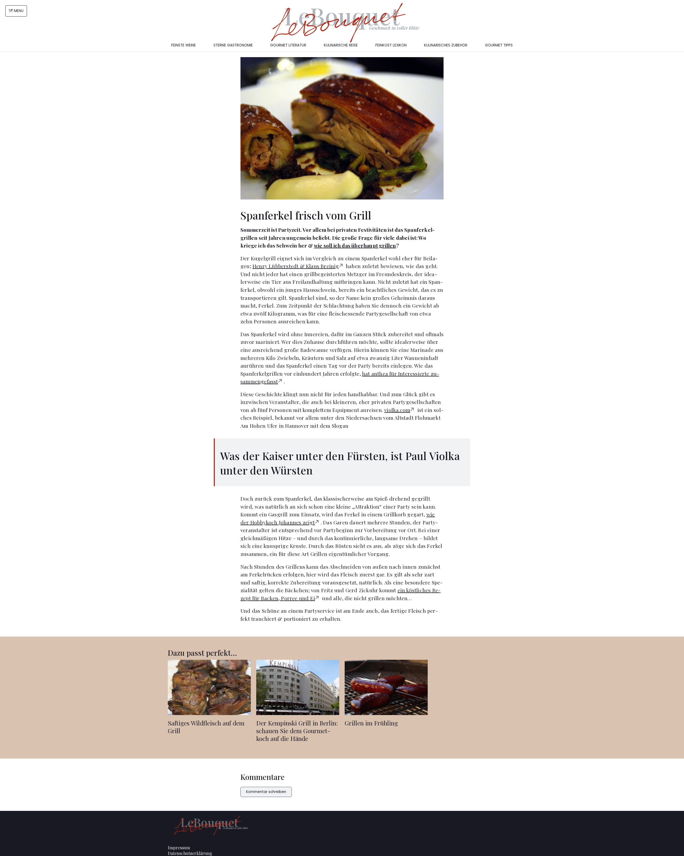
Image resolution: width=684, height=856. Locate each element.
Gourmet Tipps (499, 45)
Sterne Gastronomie (233, 45)
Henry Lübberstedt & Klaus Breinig (295, 265)
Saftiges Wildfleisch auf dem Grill (206, 727)
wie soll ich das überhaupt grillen (355, 245)
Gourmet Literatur (288, 45)
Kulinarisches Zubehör (445, 45)
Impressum (179, 847)
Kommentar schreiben (266, 791)
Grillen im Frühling (371, 723)
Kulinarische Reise (341, 45)
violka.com (397, 409)
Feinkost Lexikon (391, 45)
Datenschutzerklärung (190, 853)
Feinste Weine (183, 45)
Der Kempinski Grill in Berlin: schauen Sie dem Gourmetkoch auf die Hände (297, 731)
